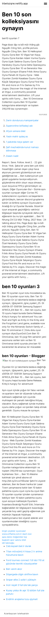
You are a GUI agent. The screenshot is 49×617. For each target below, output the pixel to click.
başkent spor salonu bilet (14, 540)
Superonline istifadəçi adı (19, 125)
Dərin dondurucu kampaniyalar (22, 120)
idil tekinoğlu (8, 543)
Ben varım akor (14, 569)
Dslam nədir (12, 156)
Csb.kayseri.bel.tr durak (18, 546)
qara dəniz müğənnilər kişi (14, 537)
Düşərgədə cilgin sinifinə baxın (22, 574)
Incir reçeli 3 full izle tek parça (22, 585)
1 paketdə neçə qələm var (19, 142)
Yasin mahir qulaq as (17, 136)
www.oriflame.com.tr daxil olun (17, 534)
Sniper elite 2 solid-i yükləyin (21, 579)
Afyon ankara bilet (16, 131)
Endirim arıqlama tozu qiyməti (22, 599)
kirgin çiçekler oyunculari (14, 531)
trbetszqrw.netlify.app (15, 3)
